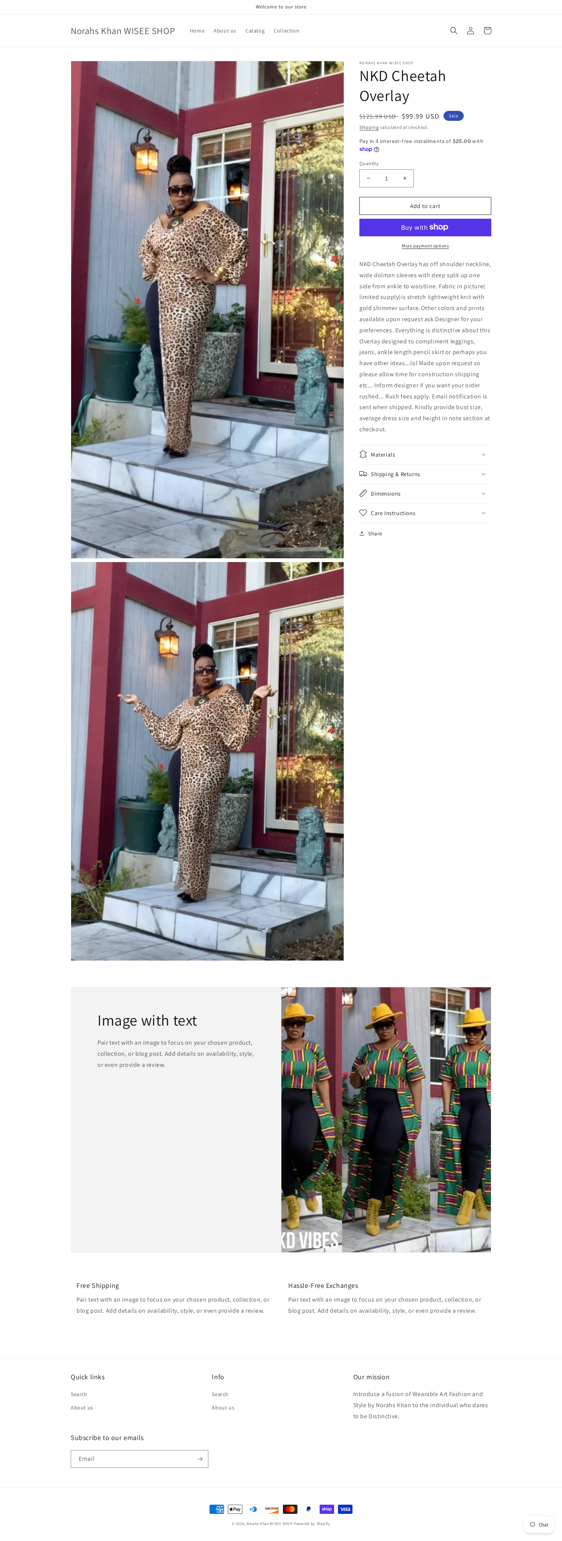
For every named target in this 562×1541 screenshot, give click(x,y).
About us (82, 1407)
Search (79, 1394)
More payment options (425, 245)
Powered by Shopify (312, 1523)
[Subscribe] (199, 1459)
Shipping (369, 127)
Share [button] (375, 533)
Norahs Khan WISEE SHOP (269, 1523)
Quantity (368, 163)
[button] (453, 30)
